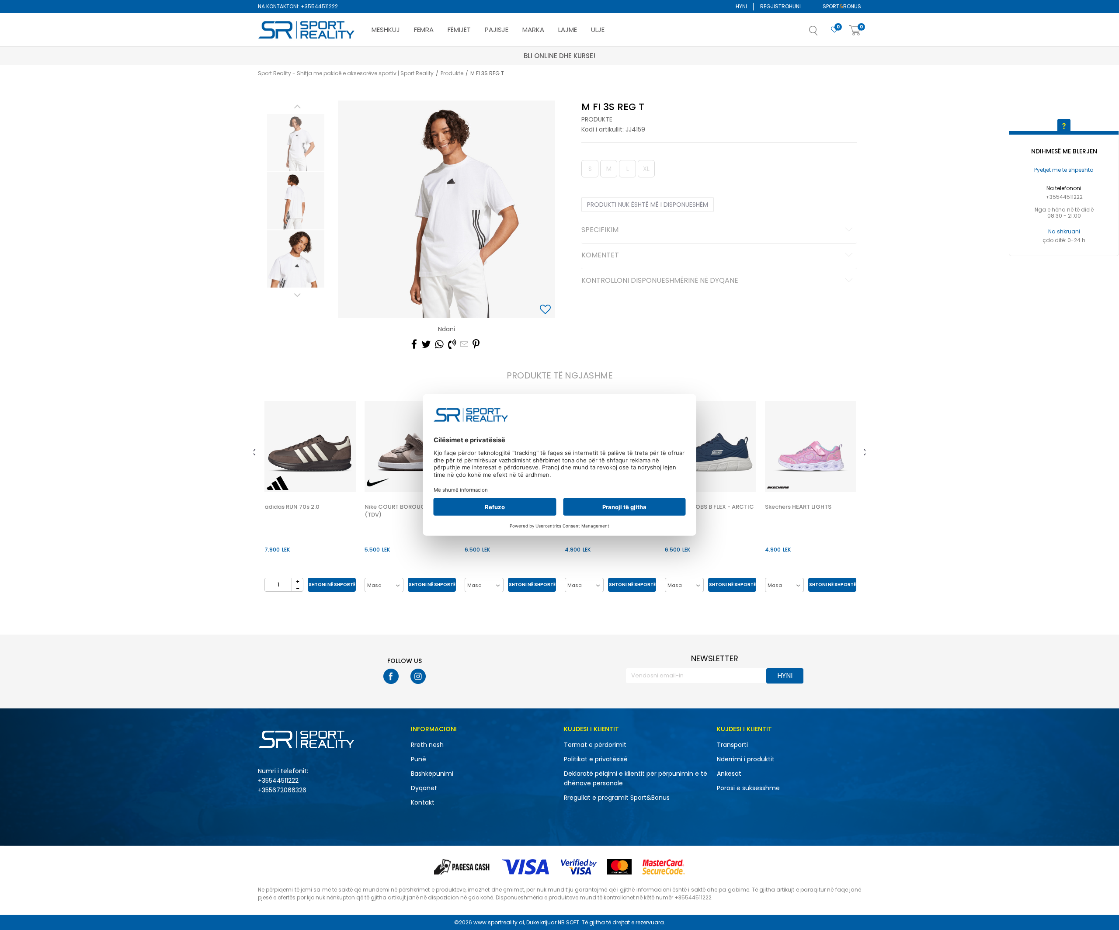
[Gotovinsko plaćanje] (462, 866)
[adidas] (277, 483)
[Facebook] (414, 344)
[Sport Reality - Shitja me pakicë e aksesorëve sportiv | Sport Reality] (307, 30)
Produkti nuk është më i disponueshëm (647, 204)
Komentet (600, 255)
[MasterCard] (619, 866)
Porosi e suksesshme (748, 788)
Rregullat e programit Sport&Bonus (617, 797)
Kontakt (422, 802)
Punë (418, 759)
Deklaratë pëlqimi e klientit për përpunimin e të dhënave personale (635, 778)
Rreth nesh (427, 744)
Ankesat (729, 773)
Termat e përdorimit (595, 744)
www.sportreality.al (498, 922)
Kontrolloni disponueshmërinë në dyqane (659, 281)
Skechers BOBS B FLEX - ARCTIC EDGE (709, 511)
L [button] (627, 168)
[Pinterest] (476, 344)
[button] (822, 33)
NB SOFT (568, 922)
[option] (295, 143)
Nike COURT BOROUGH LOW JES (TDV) (410, 511)
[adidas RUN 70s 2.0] (310, 446)
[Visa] (526, 866)
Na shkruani (1064, 231)
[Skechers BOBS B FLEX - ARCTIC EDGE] (710, 446)
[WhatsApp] (439, 344)
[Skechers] (778, 487)
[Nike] (378, 482)
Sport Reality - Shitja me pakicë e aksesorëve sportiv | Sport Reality (346, 73)
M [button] (609, 168)
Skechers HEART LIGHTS (798, 507)
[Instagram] (418, 676)
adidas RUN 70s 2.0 (292, 507)
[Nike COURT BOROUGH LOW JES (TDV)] (410, 446)
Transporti (732, 744)
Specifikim (600, 230)
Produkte (452, 73)
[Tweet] (426, 344)
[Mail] (464, 344)
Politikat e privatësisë (596, 759)
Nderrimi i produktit (746, 759)
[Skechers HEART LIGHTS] (810, 446)
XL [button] (646, 168)
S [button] (590, 168)
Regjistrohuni (780, 6)
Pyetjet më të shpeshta (1064, 170)
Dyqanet (424, 788)
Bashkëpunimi (432, 773)
